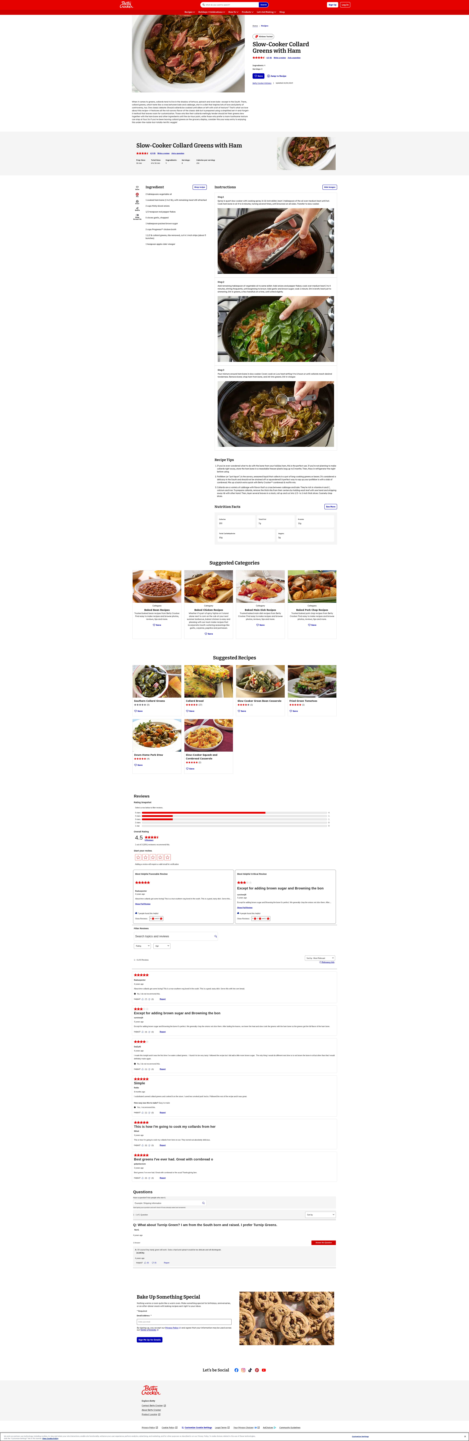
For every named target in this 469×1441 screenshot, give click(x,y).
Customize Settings (360, 1436)
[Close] (465, 1436)
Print (137, 204)
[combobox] (231, 4)
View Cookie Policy (50, 1438)
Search (264, 5)
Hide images (329, 187)
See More (330, 506)
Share (137, 210)
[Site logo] (152, 1391)
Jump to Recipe (278, 76)
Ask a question (294, 58)
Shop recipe (199, 187)
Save (260, 76)
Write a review (280, 58)
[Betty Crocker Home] (126, 5)
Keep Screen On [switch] (137, 218)
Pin (137, 196)
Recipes (264, 26)
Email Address (144, 1316)
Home (255, 26)
